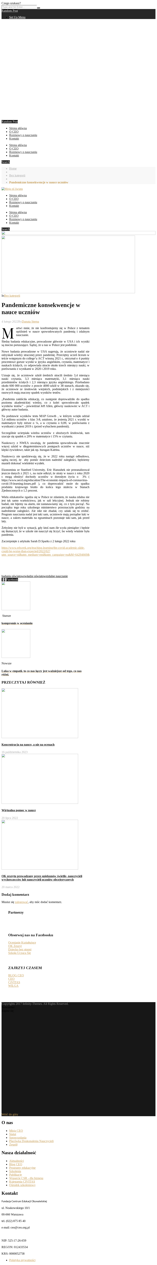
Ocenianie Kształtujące (22, 942)
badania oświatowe (13, 576)
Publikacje (15, 1174)
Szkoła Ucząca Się (19, 953)
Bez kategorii (17, 175)
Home (13, 168)
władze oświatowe (36, 576)
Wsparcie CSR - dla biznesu (26, 1178)
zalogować (21, 902)
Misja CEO (16, 1130)
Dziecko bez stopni (19, 949)
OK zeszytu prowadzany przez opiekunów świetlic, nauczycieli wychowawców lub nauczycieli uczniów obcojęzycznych (42, 877)
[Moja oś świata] (12, 188)
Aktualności (16, 1160)
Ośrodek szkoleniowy (22, 1185)
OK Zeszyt (15, 946)
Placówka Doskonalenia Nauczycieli (31, 1141)
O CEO (14, 131)
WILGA (13, 985)
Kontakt (14, 138)
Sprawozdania (17, 1137)
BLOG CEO (16, 975)
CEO (11, 978)
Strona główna (18, 128)
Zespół (13, 1144)
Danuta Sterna (30, 321)
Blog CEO (15, 1164)
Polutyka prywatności (22, 1260)
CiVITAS (14, 982)
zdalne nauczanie (57, 576)
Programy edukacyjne (22, 1167)
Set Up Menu (17, 17)
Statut (12, 1134)
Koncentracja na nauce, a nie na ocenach (28, 744)
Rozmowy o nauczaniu (23, 135)
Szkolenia (15, 1171)
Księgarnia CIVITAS (22, 1181)
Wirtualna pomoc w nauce (19, 810)
